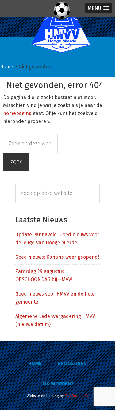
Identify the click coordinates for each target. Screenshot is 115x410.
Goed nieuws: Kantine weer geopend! (57, 257)
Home (35, 363)
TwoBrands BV (77, 396)
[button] (98, 8)
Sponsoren (72, 363)
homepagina (17, 113)
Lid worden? (58, 384)
